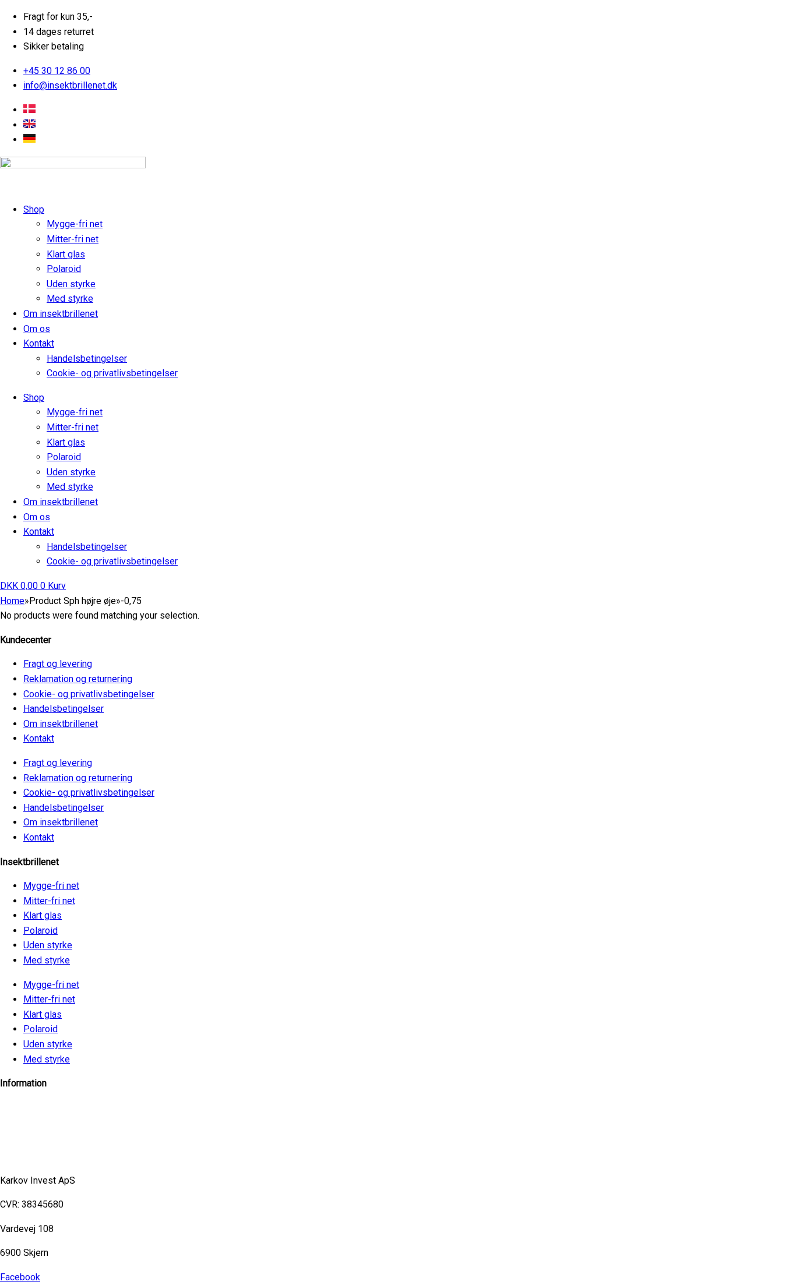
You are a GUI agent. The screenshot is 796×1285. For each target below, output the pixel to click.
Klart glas (66, 254)
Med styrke (70, 298)
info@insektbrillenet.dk (47, 1107)
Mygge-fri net (75, 224)
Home (12, 600)
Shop (33, 209)
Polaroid (64, 268)
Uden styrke (71, 284)
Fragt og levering (57, 663)
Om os (36, 328)
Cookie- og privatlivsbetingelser (112, 373)
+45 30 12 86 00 (33, 1156)
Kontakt (38, 343)
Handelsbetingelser (87, 358)
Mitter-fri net (72, 239)
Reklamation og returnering (77, 678)
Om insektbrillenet (60, 313)
